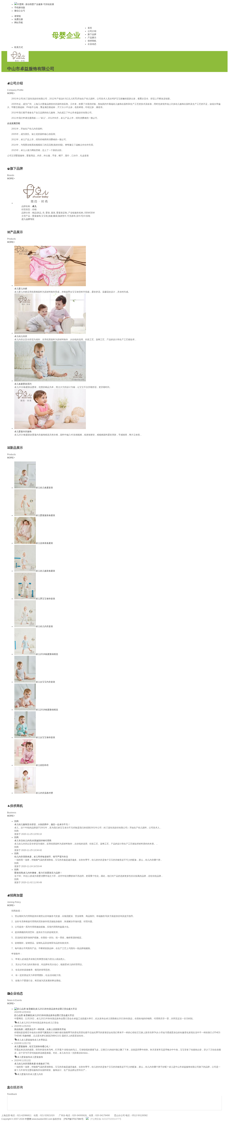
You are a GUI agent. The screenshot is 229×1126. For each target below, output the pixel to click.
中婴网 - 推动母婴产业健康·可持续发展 (35, 4)
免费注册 (18, 19)
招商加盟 (16, 895)
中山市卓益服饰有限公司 (30, 68)
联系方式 (18, 47)
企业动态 (92, 44)
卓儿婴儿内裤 (20, 288)
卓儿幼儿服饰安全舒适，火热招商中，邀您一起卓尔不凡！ (42, 824)
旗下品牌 (92, 34)
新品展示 (16, 447)
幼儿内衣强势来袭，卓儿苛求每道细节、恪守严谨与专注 (41, 856)
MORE (11, 93)
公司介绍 (92, 31)
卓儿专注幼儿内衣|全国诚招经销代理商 (32, 840)
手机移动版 (19, 7)
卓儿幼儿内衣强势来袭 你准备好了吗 (31, 1063)
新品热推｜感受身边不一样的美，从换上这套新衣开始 (40, 1029)
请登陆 (17, 16)
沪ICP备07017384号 (74, 1119)
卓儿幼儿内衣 (20, 336)
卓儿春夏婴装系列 (22, 384)
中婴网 (28, 1119)
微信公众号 (19, 10)
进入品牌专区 (27, 219)
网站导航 (18, 22)
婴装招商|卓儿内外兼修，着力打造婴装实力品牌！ (38, 873)
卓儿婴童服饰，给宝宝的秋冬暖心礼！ (32, 1046)
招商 (16, 821)
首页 (90, 28)
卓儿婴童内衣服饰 (22, 431)
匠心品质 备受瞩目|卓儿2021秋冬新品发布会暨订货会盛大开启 (44, 1015)
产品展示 (92, 37)
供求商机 (92, 41)
